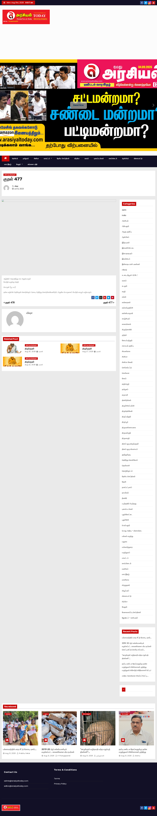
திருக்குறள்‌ (29, 362)
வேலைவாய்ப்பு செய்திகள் (131, 612)
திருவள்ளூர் (126, 433)
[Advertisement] (78, 42)
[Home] (5, 158)
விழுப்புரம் (125, 590)
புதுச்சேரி (125, 520)
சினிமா (36, 158)
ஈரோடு (124, 269)
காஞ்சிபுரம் (126, 318)
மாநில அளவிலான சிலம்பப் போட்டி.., (135, 676)
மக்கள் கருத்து (127, 536)
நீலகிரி (124, 498)
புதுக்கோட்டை (127, 514)
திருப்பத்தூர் (126, 416)
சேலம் (124, 378)
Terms (57, 778)
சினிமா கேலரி (127, 362)
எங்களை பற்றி (32, 164)
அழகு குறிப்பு (127, 231)
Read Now (78, 105)
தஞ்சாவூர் (125, 384)
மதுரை (124, 541)
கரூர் (124, 291)
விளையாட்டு (138, 158)
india (124, 215)
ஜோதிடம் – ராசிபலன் (130, 618)
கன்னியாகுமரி (127, 313)
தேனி (124, 482)
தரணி (40, 351)
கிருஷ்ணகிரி (127, 329)
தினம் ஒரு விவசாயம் (130, 449)
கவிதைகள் (126, 302)
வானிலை (125, 579)
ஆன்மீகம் (125, 158)
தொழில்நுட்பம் (127, 471)
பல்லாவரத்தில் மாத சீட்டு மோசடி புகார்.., (136, 637)
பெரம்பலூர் (126, 525)
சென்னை (125, 373)
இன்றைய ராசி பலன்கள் (131, 264)
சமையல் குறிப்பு (128, 346)
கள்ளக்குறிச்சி (127, 307)
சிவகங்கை (126, 351)
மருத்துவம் (126, 552)
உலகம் (87, 158)
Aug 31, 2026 (10, 753)
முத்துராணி (100, 756)
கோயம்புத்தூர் (127, 340)
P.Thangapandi (63, 756)
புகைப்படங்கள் (99, 158)
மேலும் (18, 164)
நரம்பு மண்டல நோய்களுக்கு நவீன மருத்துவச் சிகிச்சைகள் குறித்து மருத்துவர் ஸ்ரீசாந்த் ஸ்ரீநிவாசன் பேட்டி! (136, 667)
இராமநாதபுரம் (127, 253)
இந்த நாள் (126, 242)
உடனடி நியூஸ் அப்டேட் (130, 275)
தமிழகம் (26, 158)
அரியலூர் (125, 226)
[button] (3, 105)
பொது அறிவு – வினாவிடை (132, 530)
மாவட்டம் (47, 158)
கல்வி (124, 297)
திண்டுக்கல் (126, 400)
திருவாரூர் (126, 438)
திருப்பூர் (125, 422)
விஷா (16, 186)
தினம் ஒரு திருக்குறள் (10, 175)
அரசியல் (15, 158)
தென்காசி (126, 465)
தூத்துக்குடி (126, 454)
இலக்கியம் (126, 259)
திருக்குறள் (29, 348)
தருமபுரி (125, 395)
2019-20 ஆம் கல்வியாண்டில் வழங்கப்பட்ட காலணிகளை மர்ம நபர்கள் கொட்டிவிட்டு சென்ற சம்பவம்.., (136, 646)
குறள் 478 (10, 302)
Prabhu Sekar (24, 753)
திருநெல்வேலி (127, 411)
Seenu (137, 756)
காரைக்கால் (126, 324)
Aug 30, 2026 (30, 351)
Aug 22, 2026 (30, 365)
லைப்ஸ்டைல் (113, 158)
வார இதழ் (7, 164)
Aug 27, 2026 (87, 351)
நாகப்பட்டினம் (127, 487)
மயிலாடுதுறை (127, 547)
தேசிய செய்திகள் (63, 158)
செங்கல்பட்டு (127, 367)
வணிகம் (125, 569)
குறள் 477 (108, 302)
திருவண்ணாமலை (129, 427)
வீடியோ (77, 158)
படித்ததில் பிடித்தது (129, 503)
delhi (124, 210)
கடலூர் (124, 286)
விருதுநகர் (126, 585)
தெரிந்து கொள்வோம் (130, 460)
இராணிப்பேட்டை (128, 248)
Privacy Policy (60, 783)
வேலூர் (124, 607)
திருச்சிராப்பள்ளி (128, 405)
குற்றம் (124, 335)
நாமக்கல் (125, 492)
